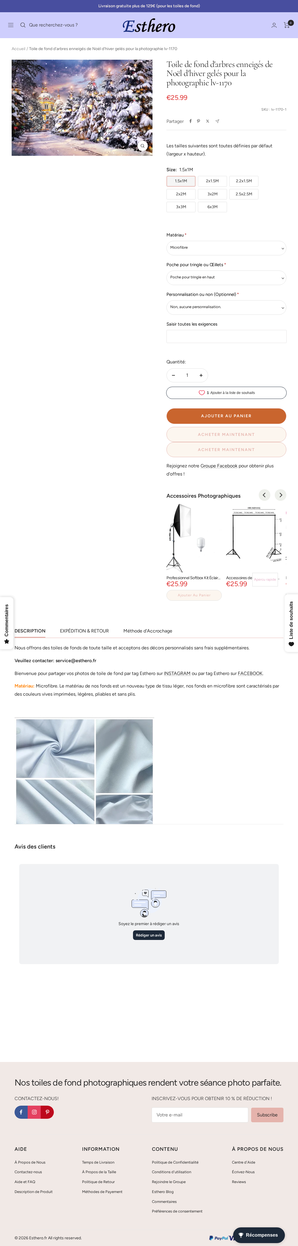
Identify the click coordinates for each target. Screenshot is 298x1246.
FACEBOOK (250, 673)
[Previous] (264, 495)
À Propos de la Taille (99, 1172)
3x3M (181, 206)
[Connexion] (274, 25)
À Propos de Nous (30, 1162)
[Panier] (287, 25)
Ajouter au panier (194, 595)
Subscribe (267, 1115)
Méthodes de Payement (102, 1192)
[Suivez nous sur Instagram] (34, 1112)
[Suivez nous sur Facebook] (21, 1112)
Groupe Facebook (219, 466)
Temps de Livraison (98, 1162)
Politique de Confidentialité (175, 1162)
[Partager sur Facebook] (190, 121)
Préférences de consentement (177, 1211)
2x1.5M (212, 180)
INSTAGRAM (177, 673)
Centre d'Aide (243, 1162)
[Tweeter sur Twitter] (207, 121)
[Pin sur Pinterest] (198, 121)
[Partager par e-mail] (217, 121)
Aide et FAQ (25, 1182)
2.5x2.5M (244, 194)
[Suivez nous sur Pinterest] (47, 1112)
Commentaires (164, 1201)
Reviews (239, 1182)
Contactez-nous (28, 1172)
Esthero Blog (163, 1192)
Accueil (18, 48)
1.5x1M (181, 180)
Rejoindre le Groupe (169, 1182)
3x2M (212, 194)
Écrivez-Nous (243, 1172)
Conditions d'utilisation (171, 1172)
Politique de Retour (98, 1182)
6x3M (212, 206)
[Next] (280, 495)
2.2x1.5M (244, 180)
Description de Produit (34, 1192)
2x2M (181, 194)
